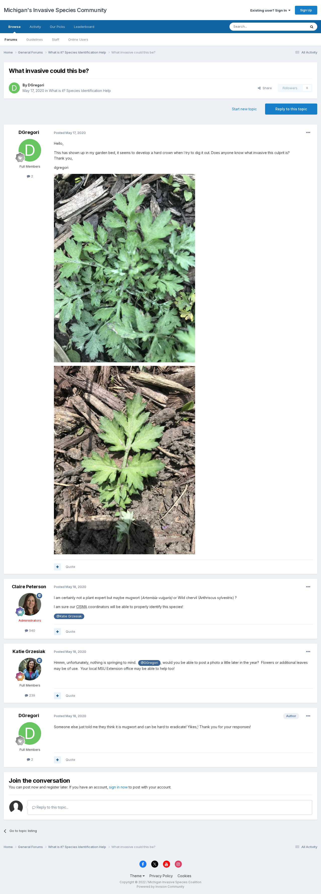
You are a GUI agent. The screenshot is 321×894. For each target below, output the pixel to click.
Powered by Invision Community (160, 886)
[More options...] (308, 133)
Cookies (184, 876)
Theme (136, 876)
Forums (11, 39)
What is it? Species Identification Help (80, 90)
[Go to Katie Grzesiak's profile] (30, 669)
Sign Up (306, 10)
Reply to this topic (291, 109)
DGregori (36, 85)
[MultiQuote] (57, 566)
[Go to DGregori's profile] (14, 87)
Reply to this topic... (52, 807)
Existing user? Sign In (269, 10)
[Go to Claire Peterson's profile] (30, 604)
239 (31, 695)
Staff (55, 39)
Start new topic (244, 109)
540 (31, 630)
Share (266, 88)
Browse (14, 27)
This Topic (291, 26)
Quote (70, 567)
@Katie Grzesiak (69, 616)
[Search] (311, 27)
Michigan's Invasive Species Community (55, 10)
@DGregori (149, 663)
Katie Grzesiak (29, 651)
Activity (35, 27)
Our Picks (57, 27)
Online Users (78, 39)
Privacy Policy (161, 876)
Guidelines (34, 39)
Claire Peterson (29, 586)
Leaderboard (84, 27)
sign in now (118, 787)
